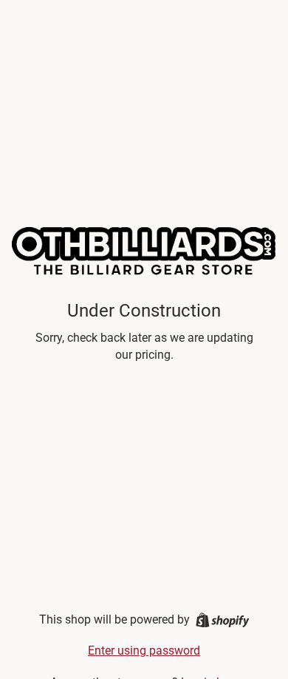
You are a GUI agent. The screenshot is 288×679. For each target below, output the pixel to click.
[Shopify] (223, 620)
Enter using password (144, 650)
